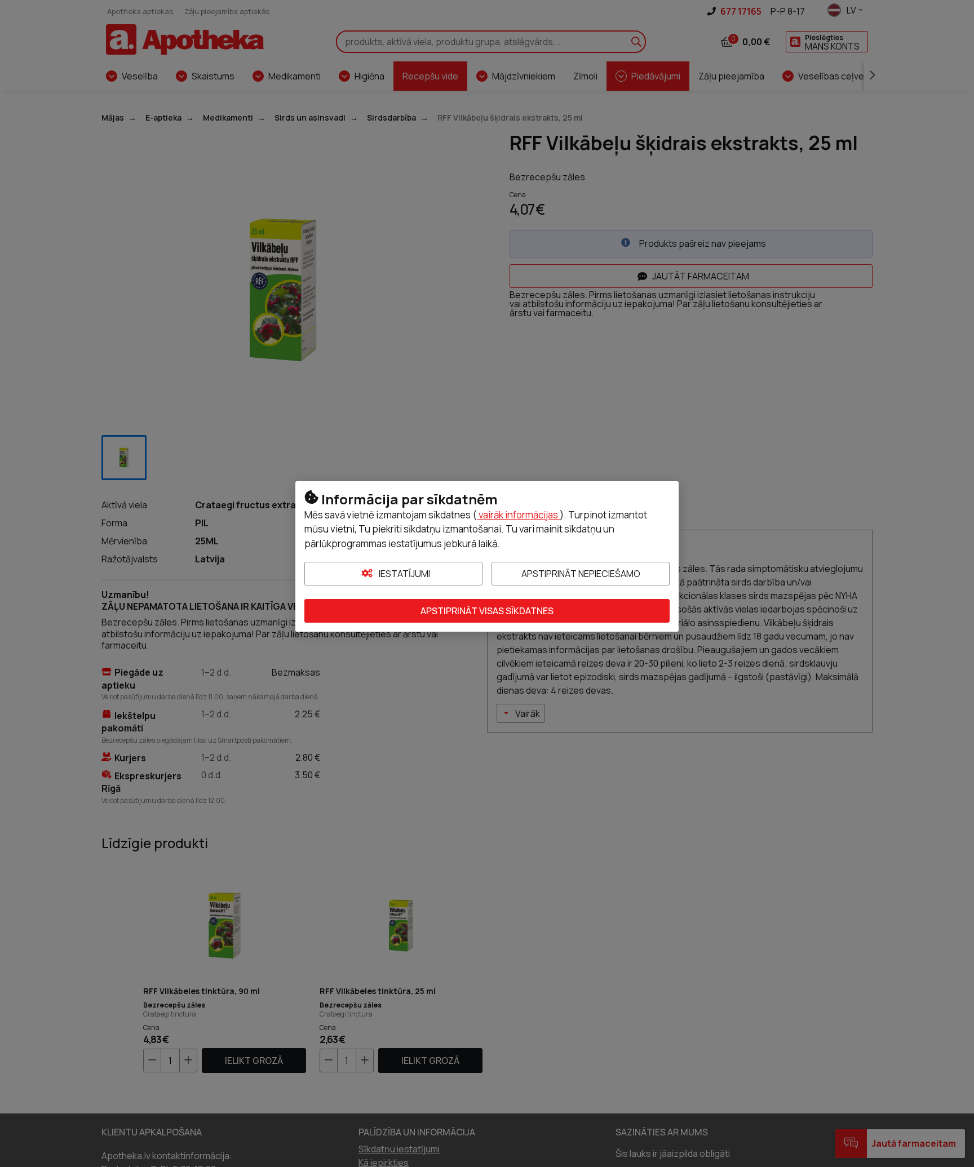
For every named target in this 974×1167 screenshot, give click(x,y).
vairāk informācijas (518, 514)
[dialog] (487, 583)
